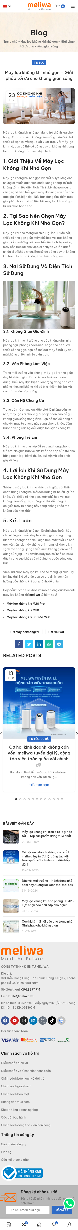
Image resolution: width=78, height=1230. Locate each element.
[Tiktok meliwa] (52, 1020)
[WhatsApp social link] (49, 644)
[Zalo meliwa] (61, 1020)
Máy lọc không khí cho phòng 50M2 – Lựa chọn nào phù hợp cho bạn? (48, 903)
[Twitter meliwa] (42, 1020)
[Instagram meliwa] (24, 1020)
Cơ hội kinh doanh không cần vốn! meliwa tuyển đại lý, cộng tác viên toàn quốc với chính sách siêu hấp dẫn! (39, 753)
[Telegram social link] (59, 644)
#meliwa (57, 632)
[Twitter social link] (29, 644)
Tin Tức (39, 62)
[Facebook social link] (19, 644)
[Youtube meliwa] (14, 1020)
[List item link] (39, 1063)
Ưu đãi (45, 739)
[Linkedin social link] (39, 644)
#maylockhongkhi (26, 632)
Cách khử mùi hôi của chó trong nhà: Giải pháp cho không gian (47, 924)
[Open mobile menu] (73, 6)
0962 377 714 (30, 989)
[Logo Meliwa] (22, 953)
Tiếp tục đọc (39, 785)
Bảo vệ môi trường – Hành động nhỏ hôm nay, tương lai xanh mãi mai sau (47, 883)
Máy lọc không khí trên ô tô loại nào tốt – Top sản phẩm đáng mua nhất (47, 834)
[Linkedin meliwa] (33, 1020)
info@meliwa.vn (22, 996)
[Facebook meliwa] (5, 1020)
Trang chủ (10, 41)
